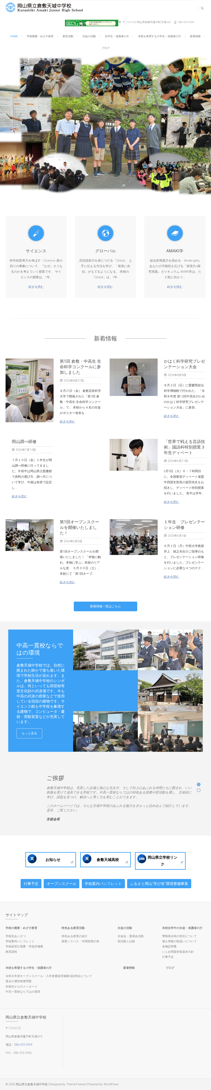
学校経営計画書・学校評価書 (24, 946)
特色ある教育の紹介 (75, 936)
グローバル (105, 250)
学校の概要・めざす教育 (21, 928)
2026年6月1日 (177, 535)
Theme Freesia (76, 1084)
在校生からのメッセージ (21, 986)
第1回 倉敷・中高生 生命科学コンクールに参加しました (80, 367)
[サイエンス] (36, 233)
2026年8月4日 (177, 375)
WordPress (111, 1084)
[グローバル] (105, 233)
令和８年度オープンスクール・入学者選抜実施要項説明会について (49, 976)
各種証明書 (169, 946)
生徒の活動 (89, 36)
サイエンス (36, 250)
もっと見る (29, 733)
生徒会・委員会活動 (131, 936)
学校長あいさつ (16, 936)
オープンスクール (61, 883)
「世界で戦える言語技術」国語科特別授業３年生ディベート (184, 447)
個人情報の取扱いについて (179, 941)
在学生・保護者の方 (117, 36)
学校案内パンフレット (103, 883)
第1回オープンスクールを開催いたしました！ (79, 527)
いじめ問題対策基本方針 (178, 951)
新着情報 (195, 36)
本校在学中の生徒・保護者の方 (182, 928)
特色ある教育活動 (73, 928)
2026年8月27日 (74, 380)
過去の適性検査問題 (19, 981)
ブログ (106, 48)
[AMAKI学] (175, 233)
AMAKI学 (174, 250)
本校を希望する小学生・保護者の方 (159, 36)
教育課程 (11, 951)
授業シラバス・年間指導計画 (80, 941)
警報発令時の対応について (179, 936)
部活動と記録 (126, 941)
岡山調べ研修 (24, 441)
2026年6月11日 (178, 461)
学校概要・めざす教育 (40, 36)
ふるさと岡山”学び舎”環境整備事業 (159, 883)
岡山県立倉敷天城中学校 (32, 1084)
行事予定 (31, 883)
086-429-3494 (186, 22)
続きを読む (36, 287)
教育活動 (68, 36)
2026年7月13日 (26, 449)
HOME (14, 36)
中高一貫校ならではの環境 (23, 991)
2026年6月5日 (73, 541)
